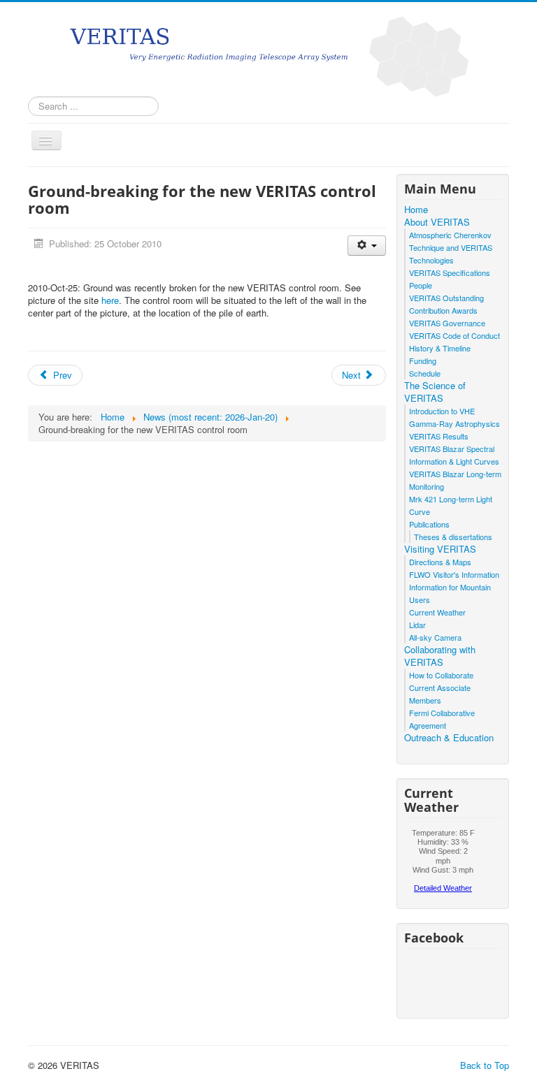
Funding (422, 360)
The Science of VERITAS (435, 392)
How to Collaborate (441, 674)
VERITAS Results (438, 436)
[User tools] (367, 245)
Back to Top (484, 1065)
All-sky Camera (435, 637)
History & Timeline (440, 348)
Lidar (417, 624)
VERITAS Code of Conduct (454, 335)
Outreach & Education (449, 737)
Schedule (425, 373)
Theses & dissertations (453, 536)
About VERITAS (437, 222)
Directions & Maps (440, 561)
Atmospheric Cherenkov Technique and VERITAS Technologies (450, 247)
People (420, 285)
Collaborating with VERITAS (439, 656)
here (110, 300)
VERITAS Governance (447, 322)
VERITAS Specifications (449, 272)
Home (416, 209)
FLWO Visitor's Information (454, 574)
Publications (429, 524)
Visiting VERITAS (440, 549)
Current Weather (437, 612)
